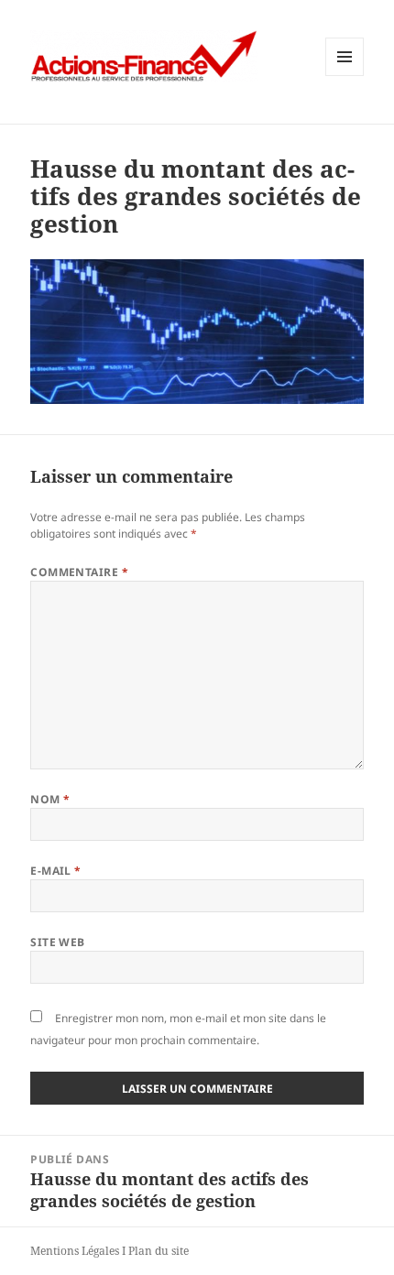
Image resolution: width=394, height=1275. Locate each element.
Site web (57, 942)
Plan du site (158, 1251)
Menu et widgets (345, 75)
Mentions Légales (74, 1251)
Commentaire (79, 572)
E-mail (56, 870)
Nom (50, 799)
